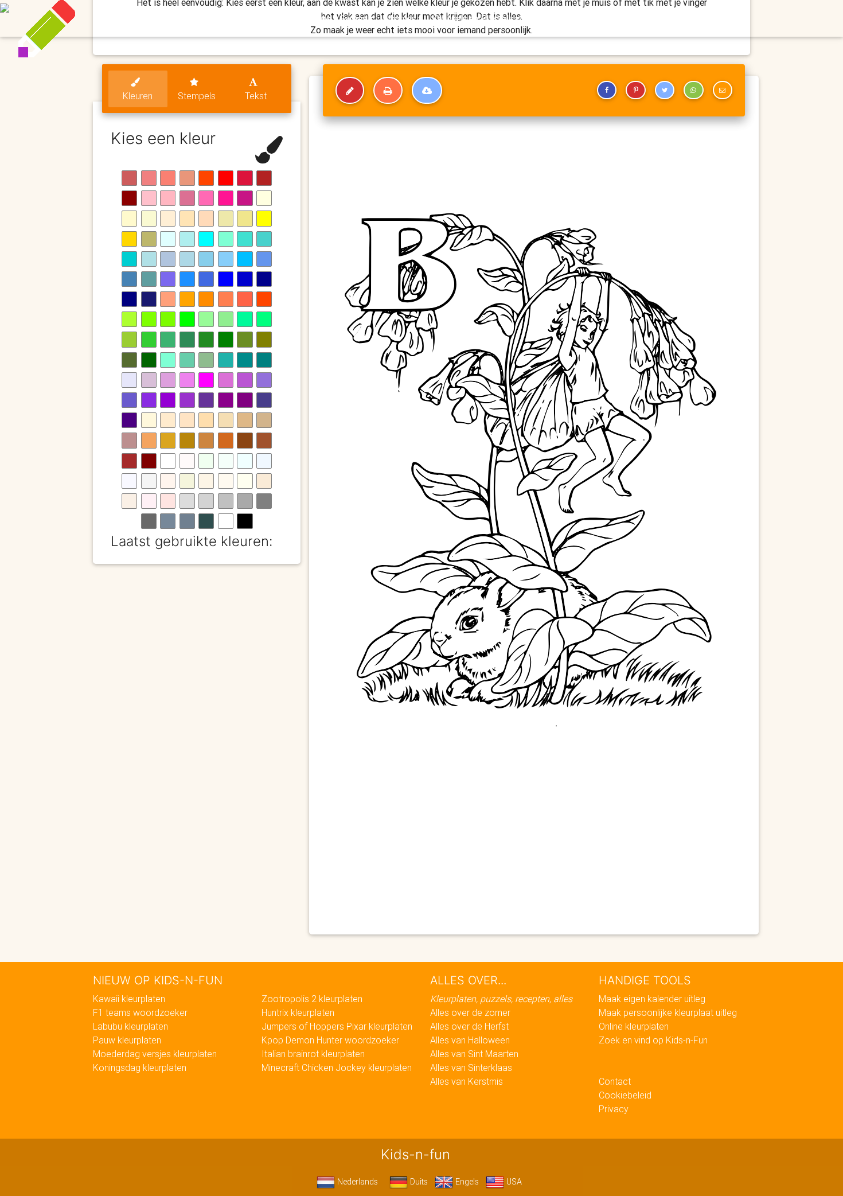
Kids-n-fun (170, 17)
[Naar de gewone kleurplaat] (349, 90)
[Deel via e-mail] (722, 90)
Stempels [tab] (197, 96)
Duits (418, 1181)
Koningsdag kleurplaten (139, 1067)
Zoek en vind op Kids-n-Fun (653, 1040)
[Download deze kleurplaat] (427, 90)
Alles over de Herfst (469, 1026)
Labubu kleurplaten (130, 1026)
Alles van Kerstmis (466, 1081)
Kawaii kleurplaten (129, 998)
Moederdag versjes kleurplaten (155, 1053)
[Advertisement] (534, 842)
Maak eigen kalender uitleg (652, 998)
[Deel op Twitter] (664, 90)
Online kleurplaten (634, 1026)
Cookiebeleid (625, 1095)
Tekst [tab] (256, 96)
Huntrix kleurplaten (298, 1012)
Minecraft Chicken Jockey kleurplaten (337, 1067)
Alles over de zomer (470, 1012)
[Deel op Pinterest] (635, 90)
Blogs (318, 18)
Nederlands (356, 1181)
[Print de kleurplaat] (388, 90)
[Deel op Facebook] (606, 90)
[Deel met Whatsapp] (693, 90)
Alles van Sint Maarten (474, 1053)
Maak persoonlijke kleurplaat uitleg (668, 1012)
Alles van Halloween (470, 1040)
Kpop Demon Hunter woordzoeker (330, 1040)
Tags (653, 18)
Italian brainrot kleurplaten (313, 1053)
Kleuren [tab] (138, 96)
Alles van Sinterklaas (471, 1067)
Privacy (614, 1109)
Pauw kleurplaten (127, 1040)
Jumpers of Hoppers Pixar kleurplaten (337, 1026)
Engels (466, 1181)
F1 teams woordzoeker (140, 1012)
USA (513, 1181)
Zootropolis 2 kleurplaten (312, 998)
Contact (615, 1081)
